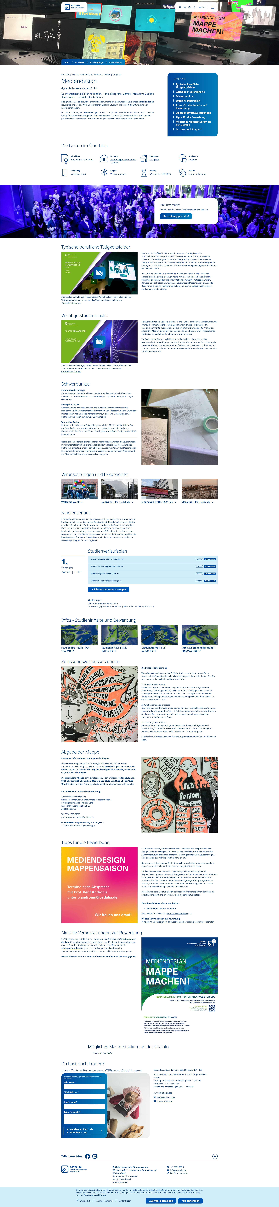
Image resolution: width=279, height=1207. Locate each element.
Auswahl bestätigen (161, 1200)
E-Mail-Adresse (71, 1092)
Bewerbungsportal (177, 216)
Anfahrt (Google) (120, 1182)
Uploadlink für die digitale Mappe (79, 825)
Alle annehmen (190, 1200)
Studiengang (70, 1102)
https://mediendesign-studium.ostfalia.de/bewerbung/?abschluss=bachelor (179, 921)
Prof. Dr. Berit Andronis (177, 913)
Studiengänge (96, 62)
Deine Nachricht (72, 1112)
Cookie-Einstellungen (71, 303)
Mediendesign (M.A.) (102, 1053)
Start (67, 62)
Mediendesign (115, 62)
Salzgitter (154, 159)
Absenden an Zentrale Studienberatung (80, 1131)
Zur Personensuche (179, 1173)
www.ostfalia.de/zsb (163, 1092)
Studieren (79, 62)
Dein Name (70, 1082)
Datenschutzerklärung (95, 1195)
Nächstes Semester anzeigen (109, 589)
